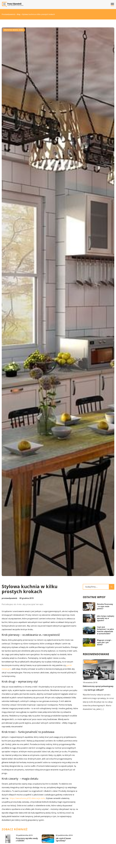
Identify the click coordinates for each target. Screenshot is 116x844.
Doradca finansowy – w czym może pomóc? (105, 606)
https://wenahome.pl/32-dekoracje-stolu (27, 798)
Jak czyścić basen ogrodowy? (63, 839)
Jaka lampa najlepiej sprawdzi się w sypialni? (105, 618)
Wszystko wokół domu (13, 30)
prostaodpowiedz (9, 598)
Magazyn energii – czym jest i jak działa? (104, 642)
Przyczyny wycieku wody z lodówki (27, 839)
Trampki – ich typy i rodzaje (95, 686)
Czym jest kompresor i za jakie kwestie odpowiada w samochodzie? (105, 630)
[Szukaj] (111, 587)
